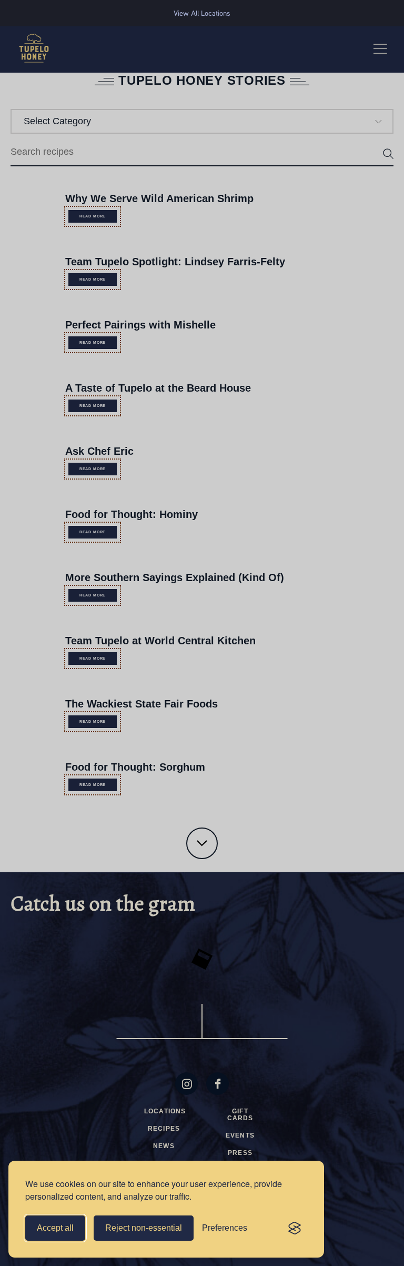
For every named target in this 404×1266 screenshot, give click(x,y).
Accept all (55, 1227)
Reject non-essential (143, 1227)
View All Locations (202, 12)
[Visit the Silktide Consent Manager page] (294, 1228)
